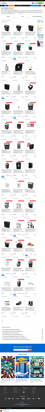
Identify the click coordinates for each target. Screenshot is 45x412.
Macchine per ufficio (5, 7)
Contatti (14, 389)
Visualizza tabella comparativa (6, 411)
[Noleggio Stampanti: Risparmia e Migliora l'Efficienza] (37, 367)
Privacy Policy (7, 408)
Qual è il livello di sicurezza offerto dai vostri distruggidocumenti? (12, 334)
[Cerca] (32, 3)
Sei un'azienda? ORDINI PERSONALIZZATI (35, 5)
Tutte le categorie (15, 391)
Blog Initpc (24, 390)
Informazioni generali (15, 392)
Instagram (34, 390)
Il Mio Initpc (3, 0)
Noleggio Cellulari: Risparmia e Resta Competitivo (7, 379)
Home (2, 7)
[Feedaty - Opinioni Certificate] (24, 392)
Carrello (4, 391)
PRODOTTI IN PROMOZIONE (11, 5)
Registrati (43, 0)
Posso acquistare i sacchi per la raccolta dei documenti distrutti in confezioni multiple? (15, 339)
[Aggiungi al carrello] (11, 39)
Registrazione (5, 389)
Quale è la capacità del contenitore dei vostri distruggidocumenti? (12, 331)
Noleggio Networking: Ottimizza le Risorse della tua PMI (21, 379)
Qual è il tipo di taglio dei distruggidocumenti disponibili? (11, 329)
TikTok (34, 392)
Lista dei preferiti (7, 0)
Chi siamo (24, 389)
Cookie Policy (10, 408)
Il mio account (5, 390)
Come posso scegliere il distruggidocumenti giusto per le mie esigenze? (13, 336)
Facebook (34, 389)
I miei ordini (5, 393)
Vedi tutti (14, 17)
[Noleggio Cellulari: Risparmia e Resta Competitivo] (8, 367)
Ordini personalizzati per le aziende (17, 390)
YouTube (34, 391)
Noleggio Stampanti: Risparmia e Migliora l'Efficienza (35, 379)
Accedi (40, 0)
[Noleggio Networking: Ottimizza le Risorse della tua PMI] (22, 367)
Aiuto (10, 0)
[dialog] (1, 411)
